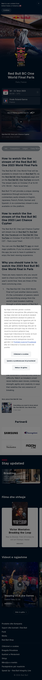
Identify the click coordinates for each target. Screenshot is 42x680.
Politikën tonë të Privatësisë (25, 342)
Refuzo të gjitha (21, 367)
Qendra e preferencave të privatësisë (21, 361)
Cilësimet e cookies (21, 354)
